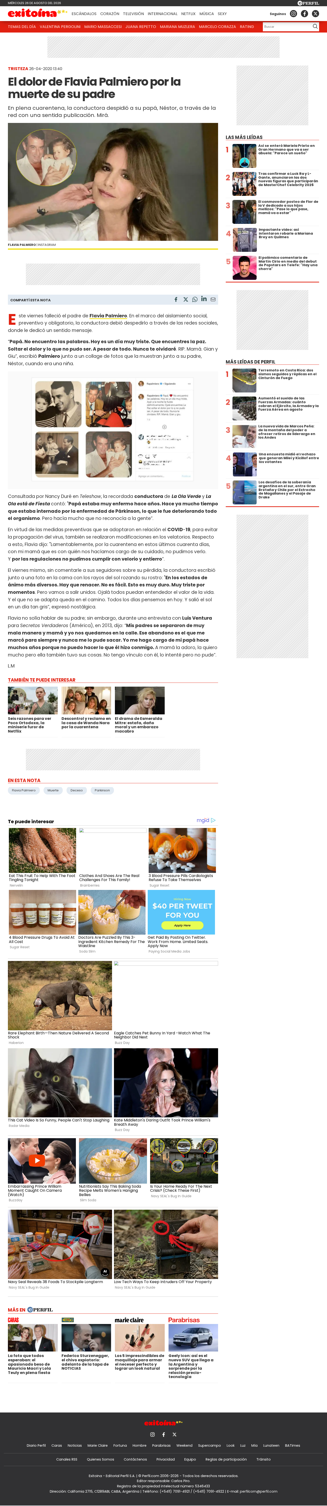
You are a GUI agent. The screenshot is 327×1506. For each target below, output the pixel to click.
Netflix (188, 14)
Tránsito (263, 1459)
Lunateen (271, 1445)
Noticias (75, 1445)
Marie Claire (98, 1445)
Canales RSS (66, 1459)
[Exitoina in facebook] (304, 13)
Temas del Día (22, 26)
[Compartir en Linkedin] (204, 299)
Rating (247, 26)
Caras (56, 1445)
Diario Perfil (36, 1445)
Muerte (53, 790)
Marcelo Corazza (217, 26)
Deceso (77, 790)
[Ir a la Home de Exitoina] (38, 14)
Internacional (162, 14)
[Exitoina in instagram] (293, 13)
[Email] (213, 300)
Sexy (222, 14)
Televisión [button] (133, 14)
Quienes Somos (100, 1459)
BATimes (292, 1445)
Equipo (190, 1459)
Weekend (184, 1445)
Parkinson (102, 790)
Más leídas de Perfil (250, 362)
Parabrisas (161, 1445)
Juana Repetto (140, 26)
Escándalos (84, 14)
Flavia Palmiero (24, 790)
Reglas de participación (226, 1459)
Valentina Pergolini (60, 26)
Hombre (140, 1445)
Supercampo (209, 1445)
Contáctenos (135, 1459)
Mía (254, 1445)
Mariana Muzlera (177, 26)
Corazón (109, 14)
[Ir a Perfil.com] (308, 4)
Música (206, 14)
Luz (243, 1445)
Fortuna (120, 1445)
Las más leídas (244, 137)
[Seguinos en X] (315, 13)
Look (231, 1445)
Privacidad (166, 1459)
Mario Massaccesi (103, 26)
